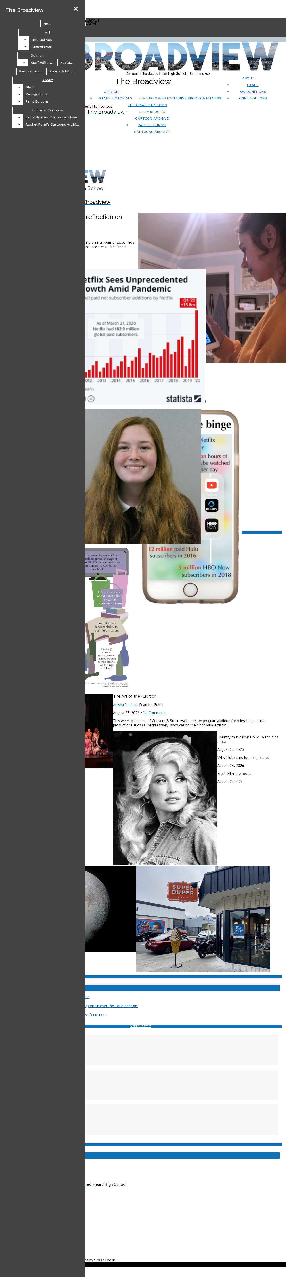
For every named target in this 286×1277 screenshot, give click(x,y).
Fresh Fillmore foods (234, 774)
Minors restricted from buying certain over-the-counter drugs (89, 1006)
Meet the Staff (140, 1026)
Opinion (111, 91)
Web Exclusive (172, 98)
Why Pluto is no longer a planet (243, 757)
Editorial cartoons (147, 105)
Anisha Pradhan (125, 704)
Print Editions (252, 98)
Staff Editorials (115, 98)
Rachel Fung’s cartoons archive (53, 124)
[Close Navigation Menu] (76, 9)
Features (147, 98)
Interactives (42, 39)
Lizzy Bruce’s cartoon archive (51, 117)
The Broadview (25, 10)
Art (47, 32)
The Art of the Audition (135, 696)
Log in (110, 1260)
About (248, 78)
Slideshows (41, 47)
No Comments (154, 712)
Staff (253, 85)
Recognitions (253, 91)
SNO (98, 1260)
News (48, 24)
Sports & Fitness (204, 98)
